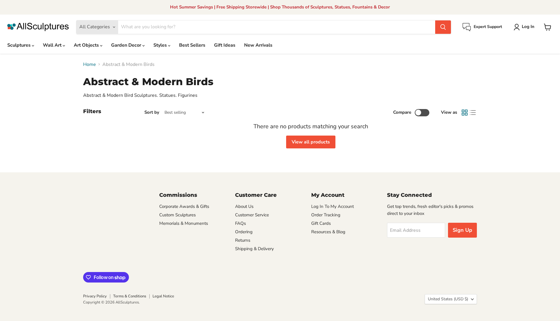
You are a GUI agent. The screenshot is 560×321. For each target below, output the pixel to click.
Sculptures (19, 45)
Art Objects (87, 45)
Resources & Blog (328, 232)
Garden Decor (126, 45)
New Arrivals (258, 45)
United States (448, 299)
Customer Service (252, 215)
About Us (244, 206)
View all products (311, 142)
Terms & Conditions (129, 296)
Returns (242, 240)
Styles (160, 45)
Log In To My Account (332, 206)
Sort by (151, 112)
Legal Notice (163, 296)
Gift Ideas (224, 45)
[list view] (473, 112)
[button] (525, 27)
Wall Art (53, 45)
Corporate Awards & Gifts (184, 206)
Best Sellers (192, 45)
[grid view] (465, 112)
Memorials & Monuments (183, 223)
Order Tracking (325, 215)
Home (89, 64)
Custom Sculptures (177, 215)
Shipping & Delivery (254, 249)
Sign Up (462, 230)
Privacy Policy (95, 296)
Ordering (244, 232)
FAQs (240, 223)
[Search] (443, 27)
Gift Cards (321, 223)
